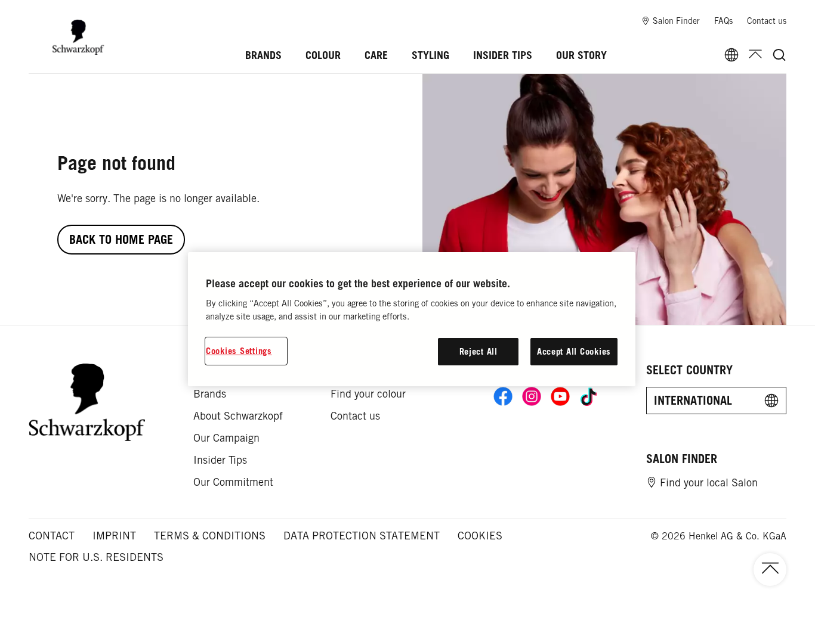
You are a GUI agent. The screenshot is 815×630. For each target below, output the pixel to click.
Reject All (478, 351)
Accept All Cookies (574, 351)
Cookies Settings (239, 351)
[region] (411, 319)
